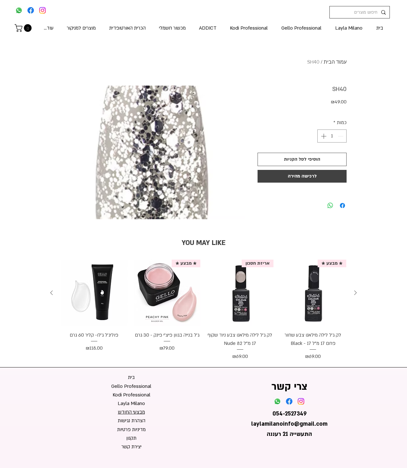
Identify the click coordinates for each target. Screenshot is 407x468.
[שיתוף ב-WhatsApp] (330, 205)
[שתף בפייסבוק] (342, 205)
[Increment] (323, 136)
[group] (203, 310)
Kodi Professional (131, 395)
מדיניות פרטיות (131, 429)
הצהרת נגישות (131, 420)
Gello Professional (131, 386)
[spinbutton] (332, 136)
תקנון (131, 438)
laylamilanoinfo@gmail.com (289, 424)
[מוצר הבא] (51, 293)
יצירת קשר (131, 447)
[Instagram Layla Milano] (42, 10)
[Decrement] (341, 136)
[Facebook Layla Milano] (30, 10)
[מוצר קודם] (355, 293)
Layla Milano (131, 403)
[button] (24, 28)
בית (131, 377)
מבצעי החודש (131, 412)
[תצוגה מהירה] (94, 293)
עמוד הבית (335, 62)
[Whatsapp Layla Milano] (19, 10)
